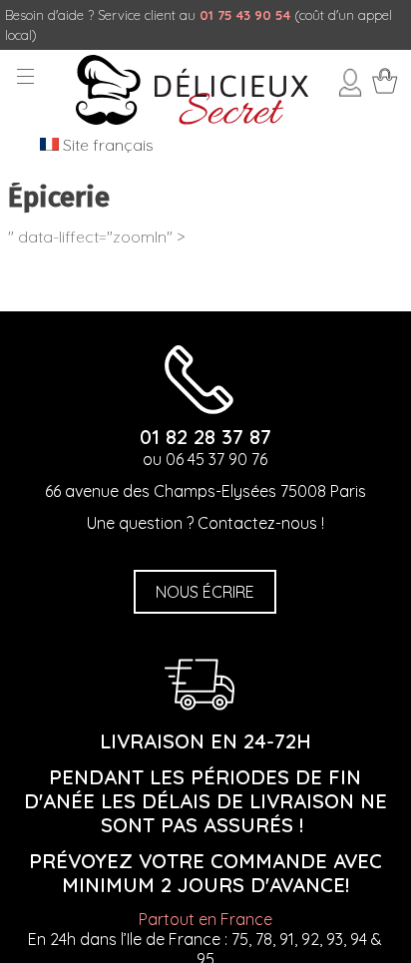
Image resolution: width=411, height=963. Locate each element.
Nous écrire (205, 592)
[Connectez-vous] (350, 91)
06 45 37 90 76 (216, 459)
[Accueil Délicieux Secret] (191, 119)
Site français (106, 145)
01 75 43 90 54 (245, 15)
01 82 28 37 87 (205, 436)
